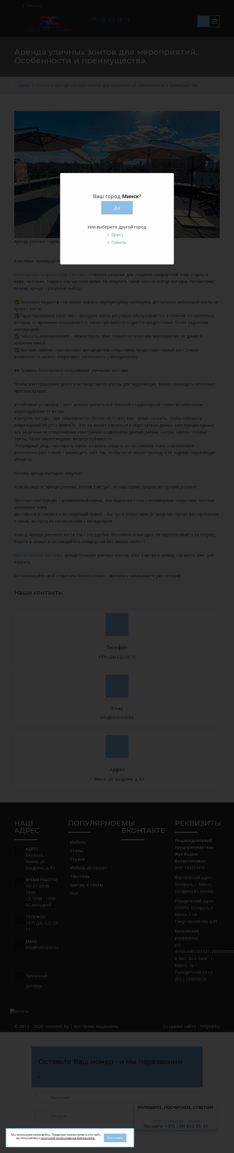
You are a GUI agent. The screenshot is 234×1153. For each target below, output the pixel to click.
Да (117, 207)
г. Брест (116, 234)
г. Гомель (117, 242)
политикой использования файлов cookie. (68, 1138)
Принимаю (115, 1138)
